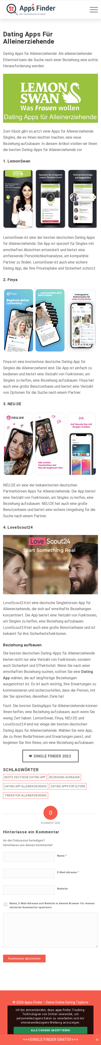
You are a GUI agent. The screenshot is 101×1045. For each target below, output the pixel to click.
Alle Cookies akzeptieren (50, 1030)
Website (62, 888)
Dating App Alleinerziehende (25, 786)
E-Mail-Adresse (68, 872)
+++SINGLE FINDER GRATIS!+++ (50, 1039)
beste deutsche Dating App (24, 777)
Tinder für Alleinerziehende (25, 795)
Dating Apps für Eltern (68, 786)
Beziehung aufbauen (64, 777)
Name (62, 855)
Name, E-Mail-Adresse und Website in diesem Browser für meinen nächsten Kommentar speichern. (52, 905)
